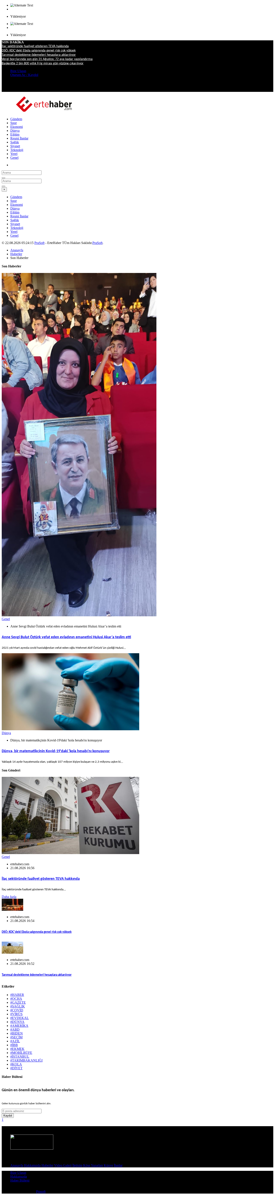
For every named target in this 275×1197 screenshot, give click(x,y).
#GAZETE (18, 1002)
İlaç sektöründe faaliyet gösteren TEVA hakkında (35, 46)
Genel (14, 157)
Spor (13, 123)
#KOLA (16, 1064)
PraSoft (39, 243)
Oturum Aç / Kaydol (24, 75)
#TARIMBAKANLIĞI (26, 1060)
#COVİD (16, 1010)
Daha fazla (9, 897)
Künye (108, 1165)
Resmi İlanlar (19, 138)
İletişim (77, 1165)
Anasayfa (16, 250)
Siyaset (15, 146)
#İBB (14, 1045)
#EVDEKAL (19, 1018)
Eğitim (14, 134)
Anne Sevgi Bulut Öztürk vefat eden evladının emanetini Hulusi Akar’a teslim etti (66, 637)
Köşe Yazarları (93, 1165)
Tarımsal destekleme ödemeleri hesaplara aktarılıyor (39, 55)
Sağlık (14, 142)
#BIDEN (16, 1033)
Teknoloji (16, 150)
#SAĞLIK (17, 1006)
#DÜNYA (17, 1022)
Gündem (16, 119)
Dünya (15, 130)
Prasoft (41, 1191)
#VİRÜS (16, 1014)
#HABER (17, 995)
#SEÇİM (16, 1037)
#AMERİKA (19, 1025)
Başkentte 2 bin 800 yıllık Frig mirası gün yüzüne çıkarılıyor (43, 63)
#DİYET (16, 1068)
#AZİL (15, 1041)
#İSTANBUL (19, 1056)
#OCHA (16, 998)
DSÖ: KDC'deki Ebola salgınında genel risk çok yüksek (39, 50)
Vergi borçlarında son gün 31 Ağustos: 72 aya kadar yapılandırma (47, 59)
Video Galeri (63, 1165)
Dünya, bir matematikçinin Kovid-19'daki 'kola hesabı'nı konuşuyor (56, 751)
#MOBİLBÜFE (21, 1053)
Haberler (16, 254)
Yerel (13, 154)
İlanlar (118, 1165)
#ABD (15, 1029)
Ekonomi (16, 127)
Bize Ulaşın (18, 71)
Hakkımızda (32, 1165)
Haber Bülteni (19, 1180)
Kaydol (7, 1115)
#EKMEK (17, 1049)
